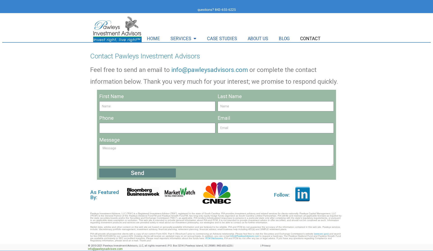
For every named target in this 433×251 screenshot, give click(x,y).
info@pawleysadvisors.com (209, 70)
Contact (310, 38)
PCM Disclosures (214, 238)
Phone (106, 118)
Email (224, 118)
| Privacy (265, 245)
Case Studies (222, 38)
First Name (111, 96)
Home (153, 38)
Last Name (230, 96)
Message (109, 140)
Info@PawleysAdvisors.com (244, 236)
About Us (258, 38)
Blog (284, 38)
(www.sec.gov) (321, 234)
